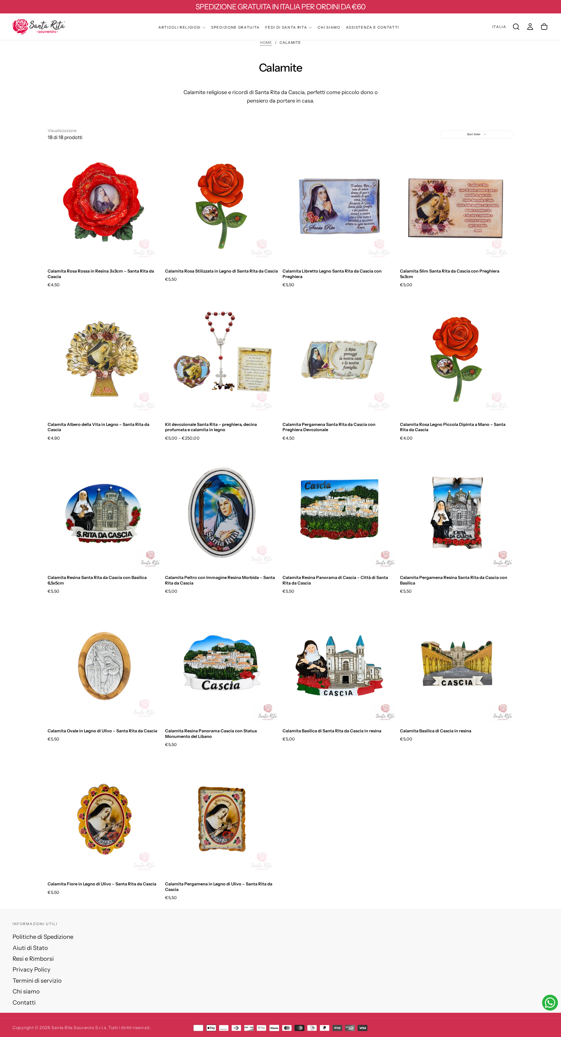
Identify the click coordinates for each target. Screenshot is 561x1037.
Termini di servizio (37, 980)
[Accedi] (530, 26)
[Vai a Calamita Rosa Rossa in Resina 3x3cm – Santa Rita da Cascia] (104, 206)
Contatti (24, 1002)
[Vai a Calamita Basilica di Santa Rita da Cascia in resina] (339, 666)
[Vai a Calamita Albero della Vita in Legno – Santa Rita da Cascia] (104, 359)
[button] (499, 26)
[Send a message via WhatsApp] (550, 1003)
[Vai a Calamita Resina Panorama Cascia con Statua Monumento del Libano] (221, 666)
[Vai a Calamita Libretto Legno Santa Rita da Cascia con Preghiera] (339, 206)
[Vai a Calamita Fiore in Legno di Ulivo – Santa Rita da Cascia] (104, 819)
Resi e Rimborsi (33, 958)
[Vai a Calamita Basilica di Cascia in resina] (456, 666)
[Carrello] (544, 26)
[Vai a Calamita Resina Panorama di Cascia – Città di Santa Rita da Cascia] (339, 512)
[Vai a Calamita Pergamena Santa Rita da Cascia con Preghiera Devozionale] (339, 359)
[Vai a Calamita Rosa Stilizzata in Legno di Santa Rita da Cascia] (221, 206)
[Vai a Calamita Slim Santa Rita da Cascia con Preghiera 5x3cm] (456, 206)
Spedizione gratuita (235, 27)
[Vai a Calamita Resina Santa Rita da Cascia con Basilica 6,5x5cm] (104, 512)
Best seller (474, 134)
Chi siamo (329, 27)
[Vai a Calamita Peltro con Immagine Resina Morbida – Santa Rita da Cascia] (221, 512)
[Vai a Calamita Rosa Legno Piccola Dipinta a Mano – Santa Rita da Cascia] (456, 359)
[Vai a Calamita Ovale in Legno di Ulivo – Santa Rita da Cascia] (104, 666)
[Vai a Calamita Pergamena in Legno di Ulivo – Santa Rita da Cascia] (221, 819)
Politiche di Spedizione (43, 936)
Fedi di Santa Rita (286, 27)
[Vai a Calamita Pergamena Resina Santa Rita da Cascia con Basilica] (456, 512)
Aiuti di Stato (30, 947)
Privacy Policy (32, 969)
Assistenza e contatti (372, 27)
